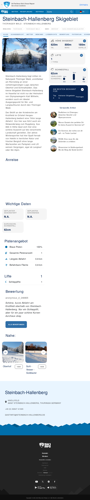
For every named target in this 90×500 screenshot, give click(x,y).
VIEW (19, 367)
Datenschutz (45, 465)
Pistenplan (77, 34)
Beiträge (40, 11)
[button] (24, 180)
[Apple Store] (52, 487)
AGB (45, 468)
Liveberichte (51, 34)
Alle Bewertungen (16, 324)
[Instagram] (48, 481)
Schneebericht (17, 34)
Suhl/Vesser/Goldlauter (73, 29)
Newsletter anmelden (45, 460)
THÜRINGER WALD (12, 23)
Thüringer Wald (33, 29)
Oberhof (54, 29)
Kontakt (45, 453)
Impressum (45, 463)
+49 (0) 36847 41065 (14, 409)
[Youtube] (36, 481)
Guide (5, 34)
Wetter (15, 11)
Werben (45, 456)
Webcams (39, 34)
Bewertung (64, 34)
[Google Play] (40, 487)
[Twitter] (42, 481)
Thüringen (17, 29)
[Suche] (71, 11)
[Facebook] (54, 481)
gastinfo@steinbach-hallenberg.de (25, 415)
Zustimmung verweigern (45, 475)
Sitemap (45, 470)
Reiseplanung (26, 11)
